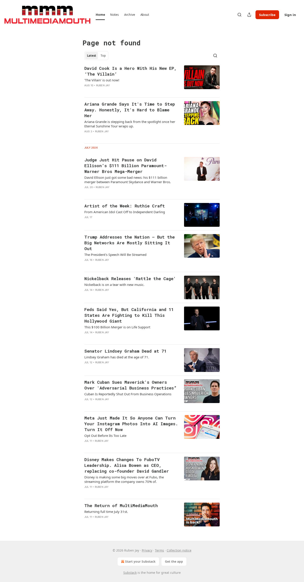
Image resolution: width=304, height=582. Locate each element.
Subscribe (267, 14)
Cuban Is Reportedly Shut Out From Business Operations (127, 394)
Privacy (147, 550)
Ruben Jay (103, 85)
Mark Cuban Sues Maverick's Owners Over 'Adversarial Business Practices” (130, 385)
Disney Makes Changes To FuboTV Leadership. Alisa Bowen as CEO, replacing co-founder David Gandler (126, 465)
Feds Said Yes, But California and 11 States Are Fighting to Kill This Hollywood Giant (129, 315)
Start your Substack (140, 561)
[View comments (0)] (117, 91)
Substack (130, 572)
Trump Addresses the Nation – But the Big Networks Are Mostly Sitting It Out (129, 242)
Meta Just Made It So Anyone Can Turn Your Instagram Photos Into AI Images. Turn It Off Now (131, 423)
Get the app (174, 561)
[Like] (87, 137)
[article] (152, 80)
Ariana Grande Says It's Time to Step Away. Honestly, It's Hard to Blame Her (129, 109)
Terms (159, 550)
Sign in (290, 14)
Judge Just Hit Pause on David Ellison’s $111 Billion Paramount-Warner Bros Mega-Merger (125, 165)
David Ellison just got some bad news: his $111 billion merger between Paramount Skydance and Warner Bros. (127, 179)
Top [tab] (103, 56)
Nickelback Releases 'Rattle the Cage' (130, 278)
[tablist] (96, 55)
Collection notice (179, 550)
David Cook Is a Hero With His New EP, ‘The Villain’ (130, 71)
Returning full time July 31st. (106, 511)
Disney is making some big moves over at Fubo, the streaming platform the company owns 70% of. (124, 479)
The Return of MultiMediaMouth (121, 505)
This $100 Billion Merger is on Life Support (117, 327)
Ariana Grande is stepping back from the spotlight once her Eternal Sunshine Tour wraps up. (129, 123)
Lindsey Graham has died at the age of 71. (116, 357)
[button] (100, 14)
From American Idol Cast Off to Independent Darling (124, 212)
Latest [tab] (91, 56)
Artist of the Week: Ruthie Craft (124, 206)
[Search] (239, 14)
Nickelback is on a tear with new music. (114, 284)
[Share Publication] (249, 14)
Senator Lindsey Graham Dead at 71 (125, 351)
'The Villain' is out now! (101, 80)
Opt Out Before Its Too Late (105, 435)
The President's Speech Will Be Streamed (115, 254)
